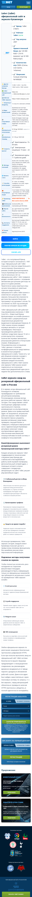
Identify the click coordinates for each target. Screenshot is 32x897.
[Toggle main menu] (28, 3)
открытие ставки (23, 745)
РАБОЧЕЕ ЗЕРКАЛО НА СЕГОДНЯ (15, 245)
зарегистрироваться (16, 722)
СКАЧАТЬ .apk (16, 252)
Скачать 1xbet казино (15, 894)
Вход (8, 7)
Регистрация (24, 7)
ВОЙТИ (15, 239)
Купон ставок (9, 745)
